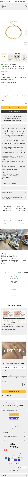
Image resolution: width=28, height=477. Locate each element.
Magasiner (5, 432)
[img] (14, 277)
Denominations (8, 375)
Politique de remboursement (15, 465)
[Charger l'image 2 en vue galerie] (10, 57)
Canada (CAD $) (10, 450)
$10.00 (4, 377)
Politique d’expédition (11, 468)
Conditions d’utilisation (15, 470)
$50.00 (16, 377)
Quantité (3, 100)
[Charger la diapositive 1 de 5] (11, 337)
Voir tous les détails (6, 395)
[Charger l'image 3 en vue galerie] (17, 57)
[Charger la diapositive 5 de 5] (17, 337)
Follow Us (5, 441)
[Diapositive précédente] (26, 34)
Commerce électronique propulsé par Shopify (14, 455)
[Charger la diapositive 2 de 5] (12, 337)
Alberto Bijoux (4, 64)
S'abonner (13, 414)
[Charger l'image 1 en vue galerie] (4, 57)
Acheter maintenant (13, 111)
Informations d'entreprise (10, 436)
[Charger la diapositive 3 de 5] (14, 337)
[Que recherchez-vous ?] (26, 6)
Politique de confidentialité (14, 463)
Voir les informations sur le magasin (12, 120)
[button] (24, 475)
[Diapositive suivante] (26, 31)
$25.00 (10, 377)
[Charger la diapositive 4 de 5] (15, 337)
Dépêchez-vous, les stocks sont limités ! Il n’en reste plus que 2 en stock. (13, 96)
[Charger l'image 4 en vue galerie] (24, 57)
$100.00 (23, 377)
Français (19, 450)
